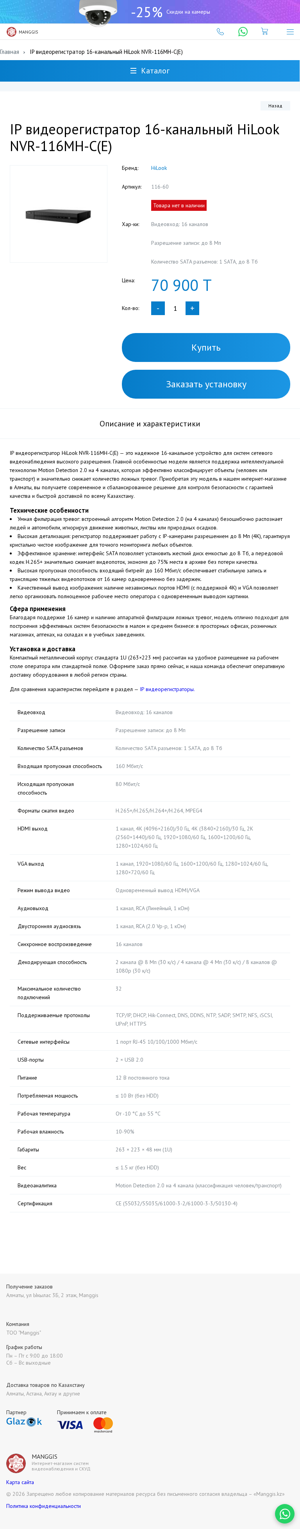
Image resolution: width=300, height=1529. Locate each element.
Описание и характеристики (150, 424)
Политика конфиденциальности (43, 1505)
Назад (275, 106)
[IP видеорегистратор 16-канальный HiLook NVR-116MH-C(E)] (58, 214)
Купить (206, 347)
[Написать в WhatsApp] (285, 1514)
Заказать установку (206, 384)
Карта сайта (20, 1482)
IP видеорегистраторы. (167, 689)
